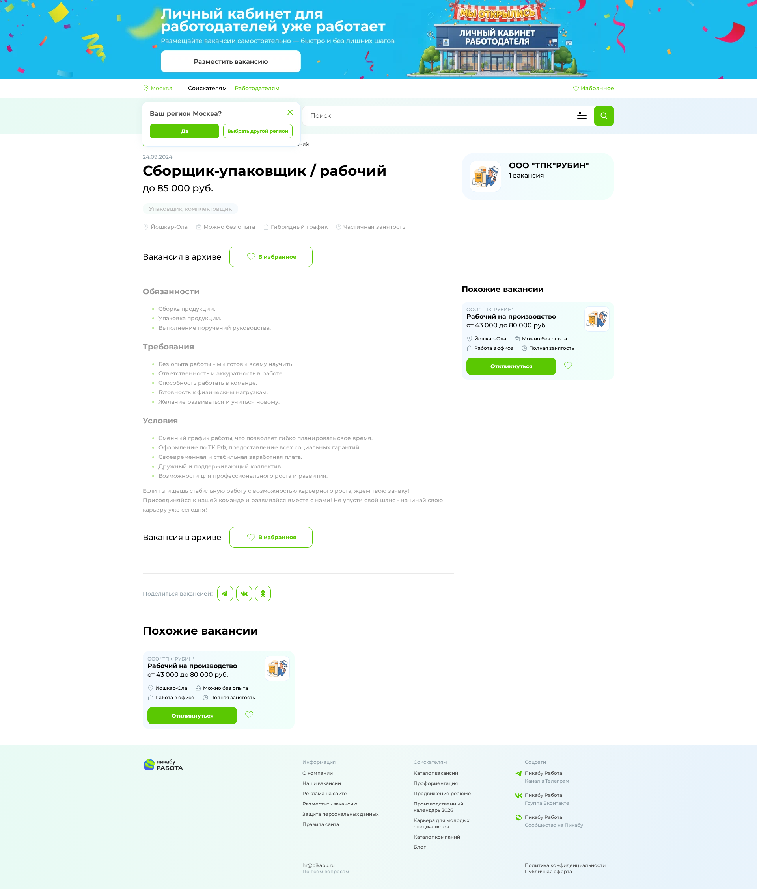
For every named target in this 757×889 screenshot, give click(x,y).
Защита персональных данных (340, 814)
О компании (317, 773)
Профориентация (436, 783)
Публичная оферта (548, 871)
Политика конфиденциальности (565, 865)
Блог (420, 847)
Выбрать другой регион (257, 131)
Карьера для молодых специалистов (441, 823)
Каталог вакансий (436, 773)
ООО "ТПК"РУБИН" (549, 165)
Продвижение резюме (442, 793)
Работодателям (257, 88)
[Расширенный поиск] (581, 115)
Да (184, 131)
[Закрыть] (290, 112)
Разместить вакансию (330, 804)
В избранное (277, 256)
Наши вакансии (321, 783)
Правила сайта (320, 824)
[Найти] (604, 116)
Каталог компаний (437, 837)
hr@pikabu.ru (318, 865)
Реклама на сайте (324, 793)
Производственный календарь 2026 (438, 807)
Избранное (597, 88)
